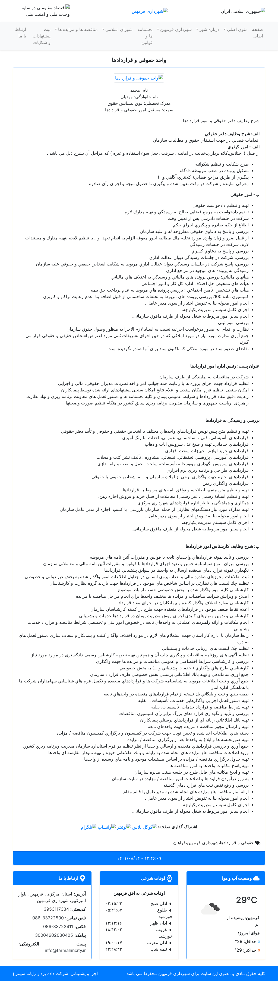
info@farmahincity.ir (65, 950)
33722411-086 (58, 926)
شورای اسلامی (118, 29)
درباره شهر (209, 29)
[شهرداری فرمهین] (150, 10)
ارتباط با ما (20, 33)
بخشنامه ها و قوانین (145, 36)
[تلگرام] (88, 826)
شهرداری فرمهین (176, 29)
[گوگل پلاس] (144, 826)
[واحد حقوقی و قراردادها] (139, 77)
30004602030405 (54, 935)
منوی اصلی (237, 29)
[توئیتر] (124, 826)
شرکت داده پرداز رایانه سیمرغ (40, 973)
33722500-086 (48, 917)
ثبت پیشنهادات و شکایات (41, 36)
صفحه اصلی (257, 33)
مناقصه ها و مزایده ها (78, 29)
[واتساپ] (107, 826)
